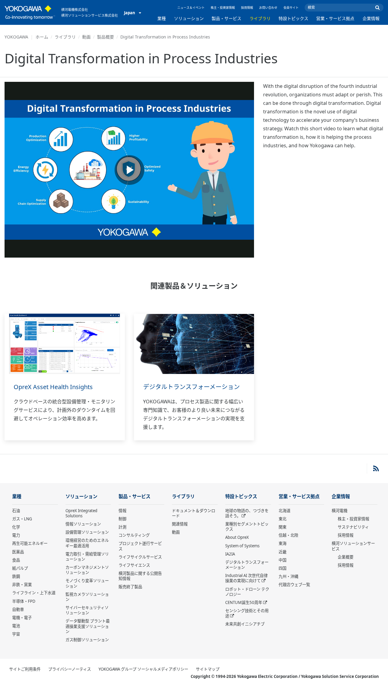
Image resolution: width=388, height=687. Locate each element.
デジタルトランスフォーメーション (191, 387)
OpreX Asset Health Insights (53, 387)
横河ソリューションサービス (353, 546)
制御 (122, 519)
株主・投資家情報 (223, 7)
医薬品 (18, 552)
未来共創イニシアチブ (245, 624)
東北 (282, 519)
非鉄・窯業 (22, 584)
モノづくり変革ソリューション (87, 583)
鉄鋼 (16, 576)
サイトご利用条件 (25, 669)
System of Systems (242, 546)
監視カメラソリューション (87, 597)
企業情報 (371, 18)
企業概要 (345, 557)
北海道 (284, 510)
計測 (122, 527)
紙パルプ (20, 568)
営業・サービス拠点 (335, 18)
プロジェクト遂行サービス (140, 546)
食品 (16, 560)
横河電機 (339, 510)
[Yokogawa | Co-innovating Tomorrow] (30, 12)
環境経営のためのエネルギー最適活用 (87, 543)
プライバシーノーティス (69, 669)
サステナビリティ (353, 527)
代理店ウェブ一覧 (294, 584)
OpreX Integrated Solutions (81, 513)
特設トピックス (293, 18)
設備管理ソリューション (87, 532)
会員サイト (291, 7)
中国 (282, 560)
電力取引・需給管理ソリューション (87, 556)
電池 (16, 626)
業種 (161, 18)
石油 (16, 510)
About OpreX (237, 537)
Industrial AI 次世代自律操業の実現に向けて (246, 578)
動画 (86, 37)
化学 (16, 527)
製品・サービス (226, 18)
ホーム (41, 37)
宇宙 (16, 634)
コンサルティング (134, 535)
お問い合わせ (268, 7)
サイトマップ (207, 669)
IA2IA (230, 554)
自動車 (18, 609)
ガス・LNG (22, 519)
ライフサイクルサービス (140, 557)
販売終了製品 (130, 586)
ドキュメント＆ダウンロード (193, 513)
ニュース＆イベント (191, 7)
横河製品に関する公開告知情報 (140, 576)
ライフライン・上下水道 (33, 592)
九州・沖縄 (288, 576)
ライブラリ (260, 18)
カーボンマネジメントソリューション (87, 570)
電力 (16, 535)
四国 (282, 568)
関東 (282, 527)
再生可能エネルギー (30, 543)
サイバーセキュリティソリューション (87, 610)
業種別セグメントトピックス (247, 526)
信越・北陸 (288, 535)
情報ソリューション (83, 524)
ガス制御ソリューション (87, 639)
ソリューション (189, 18)
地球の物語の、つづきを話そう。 (247, 513)
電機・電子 (22, 617)
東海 (282, 543)
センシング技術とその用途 (247, 613)
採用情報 (247, 7)
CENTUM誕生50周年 (243, 602)
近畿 (282, 552)
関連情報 (180, 524)
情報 (122, 510)
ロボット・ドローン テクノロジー (247, 591)
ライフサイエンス (134, 565)
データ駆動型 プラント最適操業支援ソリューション (87, 626)
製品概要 (105, 37)
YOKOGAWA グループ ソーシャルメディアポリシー (143, 669)
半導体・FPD (23, 601)
